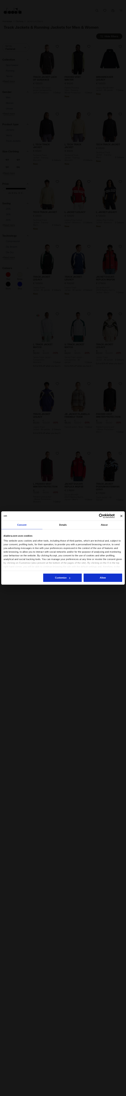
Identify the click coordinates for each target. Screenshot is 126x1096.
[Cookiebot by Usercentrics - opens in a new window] (101, 516)
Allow (103, 577)
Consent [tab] (21, 525)
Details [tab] (63, 525)
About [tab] (104, 525)
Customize (61, 577)
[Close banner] (121, 516)
